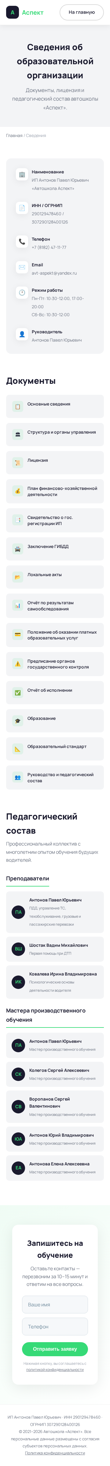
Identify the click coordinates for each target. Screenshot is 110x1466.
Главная (14, 135)
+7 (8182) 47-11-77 (49, 247)
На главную (82, 12)
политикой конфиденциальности (55, 1369)
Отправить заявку (55, 1349)
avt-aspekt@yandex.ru (54, 273)
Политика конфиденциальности (55, 1453)
